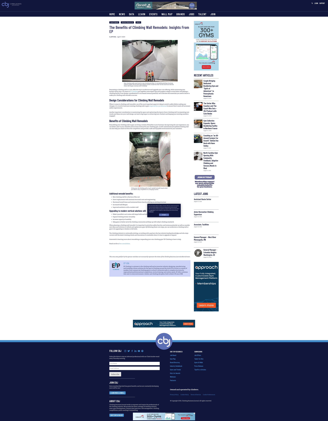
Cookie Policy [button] (152, 210)
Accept (164, 214)
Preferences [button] (151, 211)
